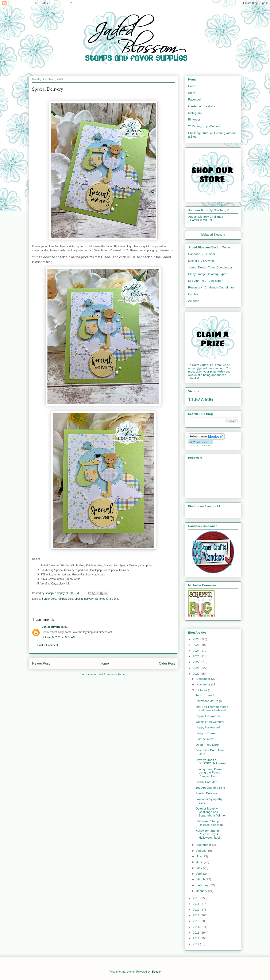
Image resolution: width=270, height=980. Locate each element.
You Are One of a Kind (210, 787)
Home (104, 663)
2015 (196, 921)
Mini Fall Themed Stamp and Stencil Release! (212, 708)
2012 (196, 938)
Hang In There (205, 733)
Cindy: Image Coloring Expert (207, 274)
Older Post (167, 663)
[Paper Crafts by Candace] (213, 572)
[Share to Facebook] (102, 593)
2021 (196, 668)
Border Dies (49, 598)
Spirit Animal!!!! (205, 739)
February (202, 885)
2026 (196, 639)
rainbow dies (65, 598)
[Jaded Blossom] (213, 234)
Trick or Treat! (205, 695)
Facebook (194, 99)
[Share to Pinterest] (106, 593)
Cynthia (193, 294)
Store (191, 92)
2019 (196, 898)
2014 (196, 927)
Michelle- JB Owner (201, 260)
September (204, 844)
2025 (196, 644)
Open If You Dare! (208, 744)
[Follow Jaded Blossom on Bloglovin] (206, 438)
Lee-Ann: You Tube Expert (205, 280)
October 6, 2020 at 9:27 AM (58, 637)
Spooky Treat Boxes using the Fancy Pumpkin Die (209, 772)
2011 (196, 944)
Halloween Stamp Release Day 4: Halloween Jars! (208, 834)
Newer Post (41, 663)
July (199, 856)
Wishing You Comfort (210, 721)
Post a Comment (47, 645)
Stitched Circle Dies (107, 598)
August (201, 850)
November (203, 684)
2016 (196, 915)
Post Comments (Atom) (111, 674)
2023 (196, 656)
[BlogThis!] (94, 593)
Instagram (195, 113)
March (201, 879)
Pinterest (194, 119)
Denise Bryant (51, 626)
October (202, 690)
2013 (196, 932)
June (200, 862)
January (202, 891)
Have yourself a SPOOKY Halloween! (211, 761)
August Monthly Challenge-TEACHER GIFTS (206, 218)
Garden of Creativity (201, 106)
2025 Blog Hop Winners (204, 126)
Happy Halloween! (208, 727)
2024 (196, 650)
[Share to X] (98, 593)
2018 (196, 903)
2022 (196, 662)
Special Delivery (206, 793)
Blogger (156, 971)
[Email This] (90, 593)
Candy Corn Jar (206, 782)
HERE (131, 257)
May (199, 868)
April (199, 873)
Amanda (193, 301)
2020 (196, 673)
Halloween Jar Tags (209, 700)
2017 (196, 909)
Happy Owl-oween (208, 716)
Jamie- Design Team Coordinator (210, 267)
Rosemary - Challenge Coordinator (211, 287)
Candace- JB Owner (201, 254)
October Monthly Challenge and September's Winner (211, 812)
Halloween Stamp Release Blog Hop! (210, 822)
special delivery (84, 598)
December (203, 678)
